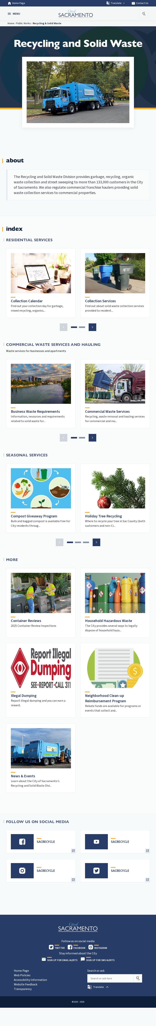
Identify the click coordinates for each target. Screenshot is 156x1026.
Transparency (23, 989)
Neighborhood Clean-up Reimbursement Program (105, 698)
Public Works (23, 23)
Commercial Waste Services (107, 411)
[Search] (138, 978)
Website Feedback (25, 984)
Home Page (18, 3)
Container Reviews (26, 621)
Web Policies (22, 975)
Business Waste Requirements (35, 411)
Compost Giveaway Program (34, 516)
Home (11, 23)
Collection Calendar (27, 301)
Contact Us (139, 3)
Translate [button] (116, 3)
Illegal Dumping (24, 695)
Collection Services (100, 301)
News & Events (23, 776)
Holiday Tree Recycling (103, 516)
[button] (14, 13)
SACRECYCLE (46, 841)
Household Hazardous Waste (108, 621)
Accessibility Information (30, 980)
